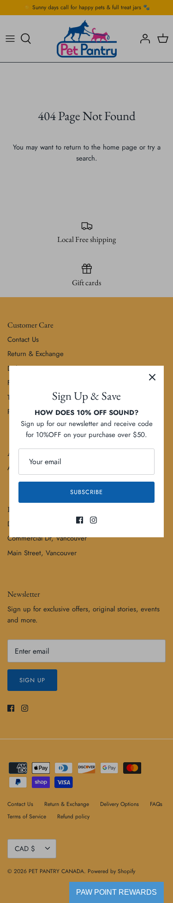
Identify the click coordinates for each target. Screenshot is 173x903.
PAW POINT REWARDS (116, 892)
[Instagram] (93, 520)
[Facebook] (79, 520)
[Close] (152, 377)
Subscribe (86, 492)
